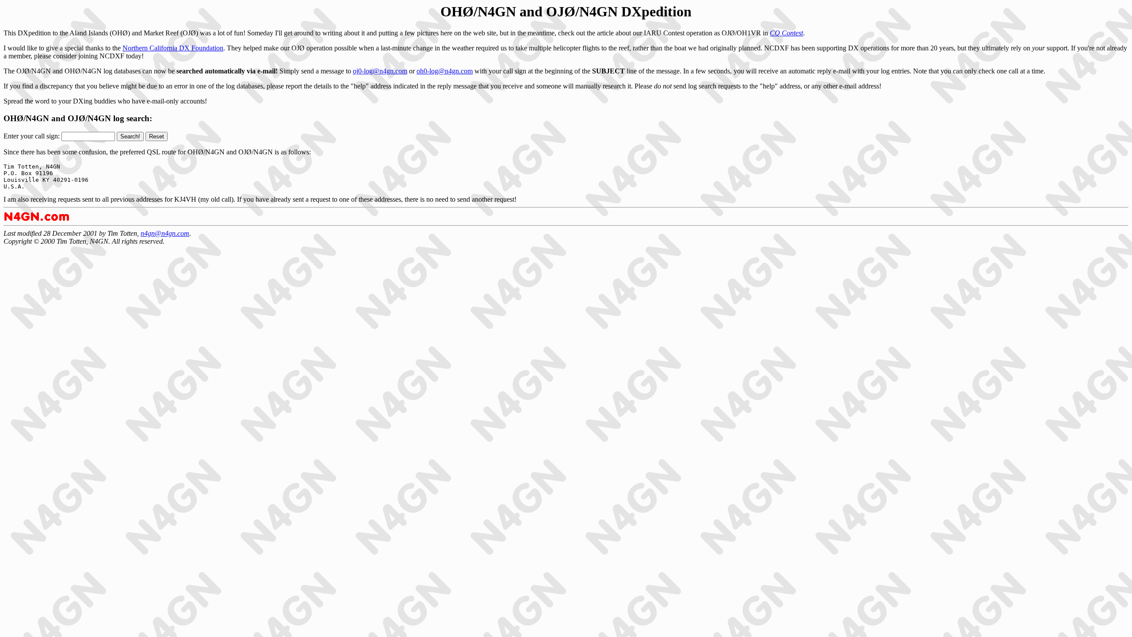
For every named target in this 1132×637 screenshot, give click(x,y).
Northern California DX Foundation (172, 48)
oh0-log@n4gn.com (445, 71)
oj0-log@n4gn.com (380, 71)
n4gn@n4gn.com (165, 233)
